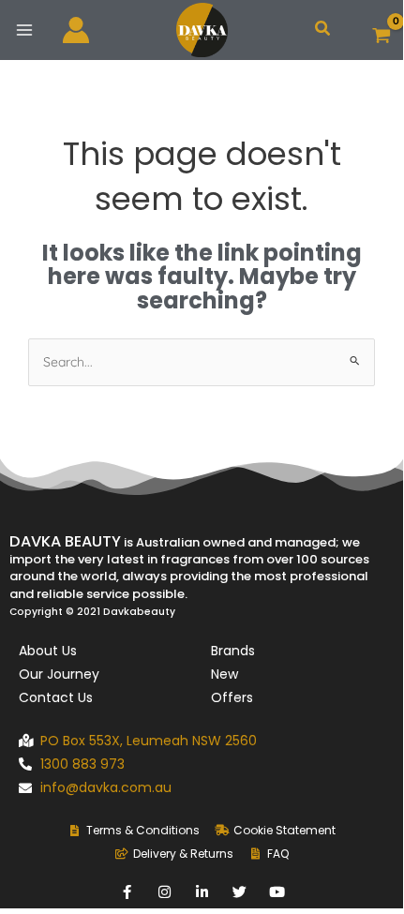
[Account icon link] (76, 30)
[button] (323, 30)
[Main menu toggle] (24, 29)
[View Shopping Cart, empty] (382, 30)
